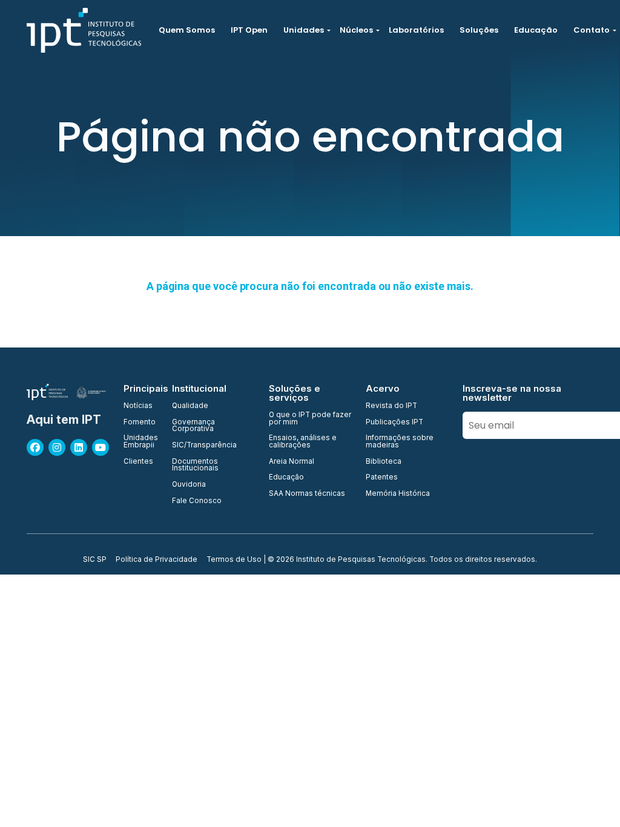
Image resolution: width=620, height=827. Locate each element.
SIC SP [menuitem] (95, 560)
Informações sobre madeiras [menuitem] (400, 442)
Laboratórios (416, 30)
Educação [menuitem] (286, 477)
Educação (536, 30)
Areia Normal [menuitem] (291, 462)
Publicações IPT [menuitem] (394, 422)
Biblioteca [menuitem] (383, 462)
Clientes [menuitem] (138, 462)
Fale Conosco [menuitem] (197, 501)
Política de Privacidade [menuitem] (156, 560)
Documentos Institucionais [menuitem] (195, 465)
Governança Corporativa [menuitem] (193, 426)
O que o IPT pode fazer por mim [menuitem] (310, 419)
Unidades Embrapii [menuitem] (140, 442)
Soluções (479, 30)
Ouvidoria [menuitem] (189, 485)
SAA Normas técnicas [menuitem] (307, 494)
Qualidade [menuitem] (190, 406)
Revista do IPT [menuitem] (391, 406)
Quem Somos (187, 30)
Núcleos (356, 30)
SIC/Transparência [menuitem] (204, 445)
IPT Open (249, 30)
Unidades (303, 30)
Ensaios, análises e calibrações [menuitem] (303, 442)
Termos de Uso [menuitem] (234, 560)
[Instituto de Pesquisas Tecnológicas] (84, 30)
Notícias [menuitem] (138, 406)
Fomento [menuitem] (140, 422)
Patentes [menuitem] (382, 477)
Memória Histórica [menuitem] (398, 494)
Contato (591, 30)
